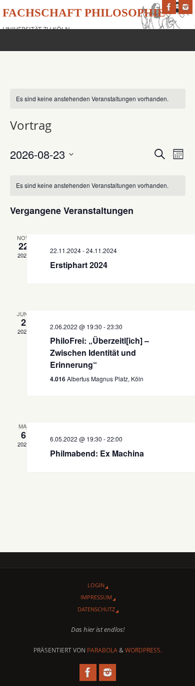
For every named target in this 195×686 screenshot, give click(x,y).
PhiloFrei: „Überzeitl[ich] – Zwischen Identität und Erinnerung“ (99, 352)
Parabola (102, 650)
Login (96, 585)
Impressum (96, 597)
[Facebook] (169, 7)
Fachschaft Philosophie (83, 13)
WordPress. (143, 650)
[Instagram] (185, 7)
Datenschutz (96, 609)
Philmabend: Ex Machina (97, 453)
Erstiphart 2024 (79, 265)
